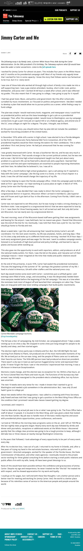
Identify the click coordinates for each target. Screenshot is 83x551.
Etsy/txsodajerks (9, 336)
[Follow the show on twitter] (23, 545)
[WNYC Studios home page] (12, 10)
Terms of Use (55, 537)
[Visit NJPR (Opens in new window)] (39, 3)
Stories (6, 21)
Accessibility (28, 539)
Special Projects (32, 21)
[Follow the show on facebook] (19, 545)
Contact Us (32, 534)
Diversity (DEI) (26, 537)
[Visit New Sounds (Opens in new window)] (59, 3)
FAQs (59, 534)
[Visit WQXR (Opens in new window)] (47, 3)
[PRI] (6, 505)
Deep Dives (17, 21)
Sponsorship (10, 537)
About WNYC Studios (13, 534)
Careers (41, 537)
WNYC (22, 508)
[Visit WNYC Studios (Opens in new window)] (31, 3)
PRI (13, 508)
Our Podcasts (61, 10)
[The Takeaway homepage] (5, 16)
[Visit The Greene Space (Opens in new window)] (68, 3)
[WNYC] (18, 505)
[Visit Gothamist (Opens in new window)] (25, 3)
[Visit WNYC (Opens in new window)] (18, 3)
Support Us (75, 10)
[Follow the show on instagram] (27, 545)
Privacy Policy (11, 539)
